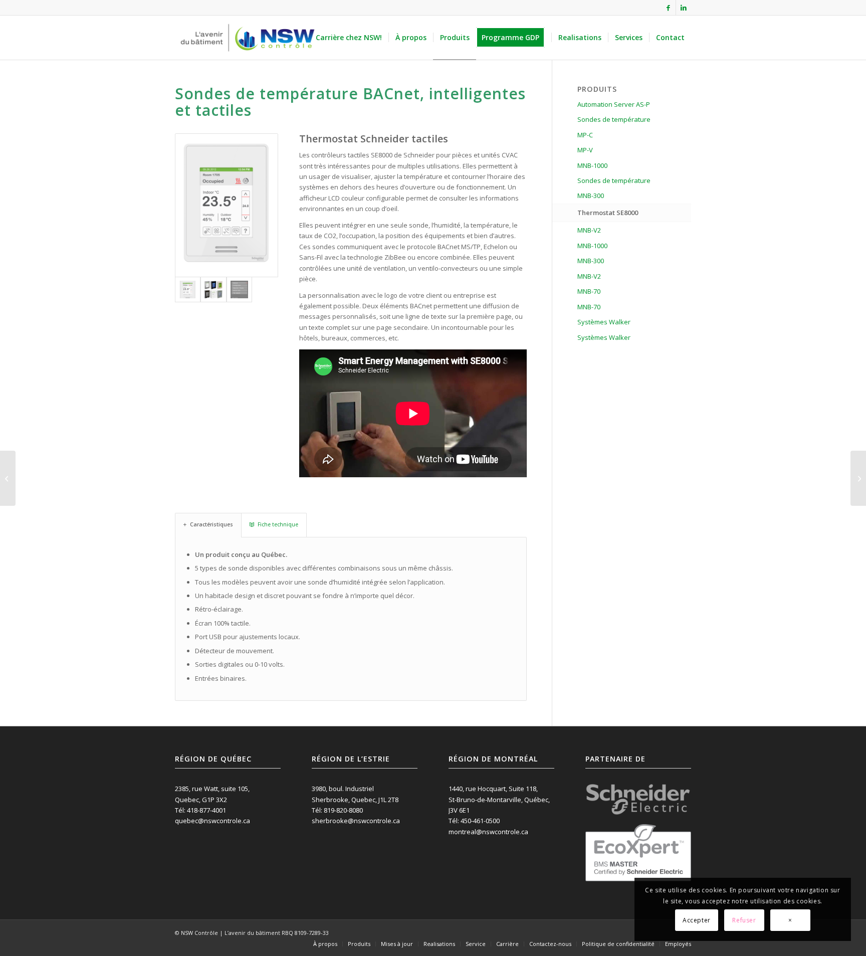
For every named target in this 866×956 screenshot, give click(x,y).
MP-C (585, 134)
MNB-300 (590, 195)
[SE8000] (226, 205)
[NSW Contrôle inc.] (247, 38)
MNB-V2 (589, 230)
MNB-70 (588, 291)
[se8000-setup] (239, 289)
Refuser (744, 920)
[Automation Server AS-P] (858, 478)
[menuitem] (348, 38)
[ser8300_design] (213, 289)
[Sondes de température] (8, 478)
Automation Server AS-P (613, 104)
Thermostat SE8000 (607, 212)
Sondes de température (614, 119)
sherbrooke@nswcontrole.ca (356, 820)
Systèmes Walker (603, 321)
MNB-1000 (592, 165)
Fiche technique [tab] (278, 524)
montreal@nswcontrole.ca (488, 831)
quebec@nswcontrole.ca (212, 820)
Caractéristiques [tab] (211, 524)
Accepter (697, 920)
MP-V (585, 149)
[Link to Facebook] (668, 7)
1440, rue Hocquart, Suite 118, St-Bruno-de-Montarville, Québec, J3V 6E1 (499, 799)
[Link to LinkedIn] (683, 7)
